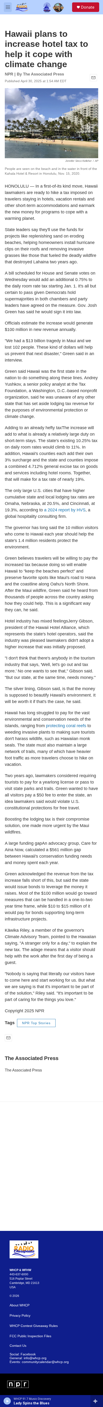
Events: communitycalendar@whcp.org (39, 1362)
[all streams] (96, 1401)
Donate (87, 7)
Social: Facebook (23, 1354)
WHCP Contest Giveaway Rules (34, 1326)
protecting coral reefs (66, 725)
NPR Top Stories (36, 1023)
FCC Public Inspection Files (30, 1336)
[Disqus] (51, 1166)
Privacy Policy (20, 1315)
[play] (7, 1401)
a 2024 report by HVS (65, 510)
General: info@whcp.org (28, 1358)
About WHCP (19, 1305)
